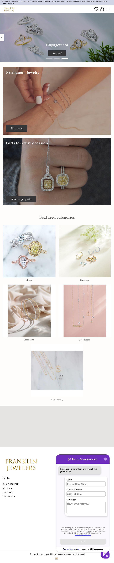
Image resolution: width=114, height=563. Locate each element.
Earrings (84, 279)
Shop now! (57, 53)
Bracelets (29, 339)
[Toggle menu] (108, 9)
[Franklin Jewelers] (9, 9)
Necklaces (84, 339)
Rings (29, 279)
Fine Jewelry (57, 399)
